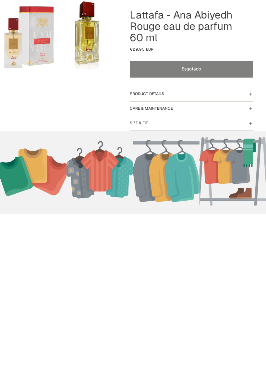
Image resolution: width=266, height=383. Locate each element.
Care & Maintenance (151, 108)
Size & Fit (139, 123)
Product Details (147, 93)
